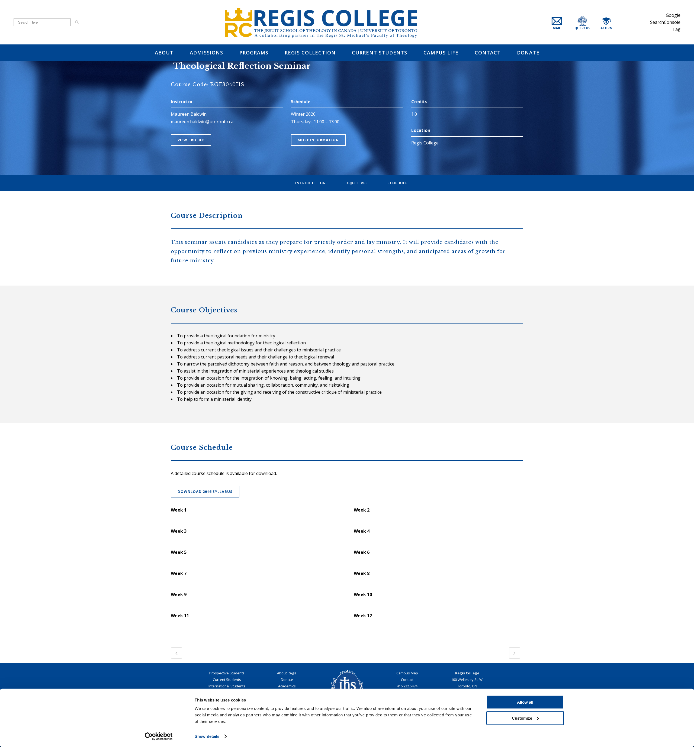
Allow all (525, 702)
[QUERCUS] (589, 22)
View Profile (191, 139)
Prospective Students (227, 673)
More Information (318, 139)
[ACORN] (612, 22)
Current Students (227, 679)
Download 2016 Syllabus (205, 491)
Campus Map (407, 673)
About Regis (287, 673)
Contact (407, 679)
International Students (226, 686)
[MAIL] (561, 22)
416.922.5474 (407, 686)
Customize (522, 718)
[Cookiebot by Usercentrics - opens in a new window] (158, 736)
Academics (287, 686)
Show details (207, 736)
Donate (287, 679)
